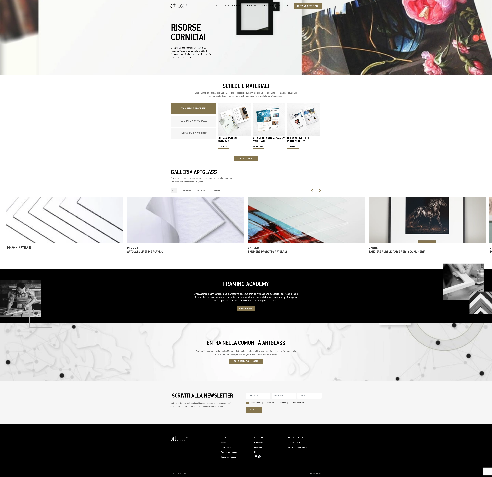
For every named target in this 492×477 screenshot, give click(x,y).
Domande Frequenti (229, 457)
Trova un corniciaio (307, 6)
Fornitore (270, 402)
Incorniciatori (255, 402)
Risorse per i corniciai (229, 452)
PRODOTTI (202, 190)
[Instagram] (256, 456)
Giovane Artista (298, 402)
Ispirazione (267, 6)
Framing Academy (295, 442)
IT (217, 6)
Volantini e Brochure (193, 109)
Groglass (258, 447)
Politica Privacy (315, 473)
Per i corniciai (233, 6)
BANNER (187, 190)
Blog (256, 452)
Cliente (283, 402)
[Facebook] (259, 456)
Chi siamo (284, 6)
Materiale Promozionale (193, 121)
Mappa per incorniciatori (297, 447)
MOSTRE (218, 190)
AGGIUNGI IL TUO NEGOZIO (246, 361)
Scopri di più (246, 158)
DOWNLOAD (223, 147)
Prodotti (251, 6)
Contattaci (258, 442)
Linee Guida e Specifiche (193, 133)
